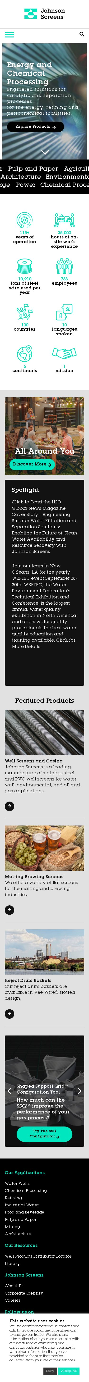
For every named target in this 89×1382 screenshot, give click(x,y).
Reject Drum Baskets (28, 981)
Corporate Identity (24, 1293)
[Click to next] (45, 151)
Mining (12, 1227)
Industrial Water (22, 1205)
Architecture (41, 177)
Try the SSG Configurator (43, 1134)
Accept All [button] (69, 1371)
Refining (13, 1198)
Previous (10, 1091)
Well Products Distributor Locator (38, 1257)
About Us (14, 1286)
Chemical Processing (53, 185)
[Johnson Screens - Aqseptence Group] (44, 14)
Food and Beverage (24, 1212)
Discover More (30, 464)
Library (12, 1264)
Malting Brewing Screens (34, 877)
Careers (12, 1301)
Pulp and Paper (20, 1220)
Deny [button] (50, 1371)
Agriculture (62, 169)
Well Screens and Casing (34, 761)
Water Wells (17, 1184)
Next (78, 1091)
